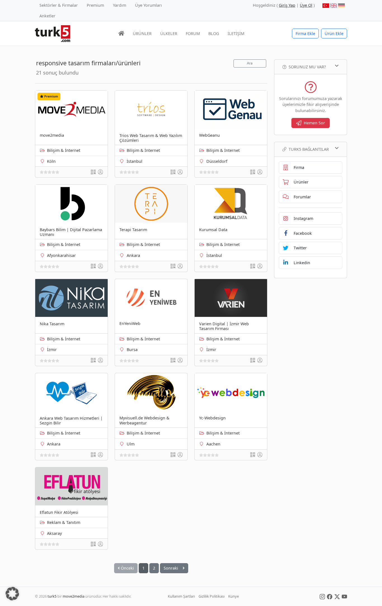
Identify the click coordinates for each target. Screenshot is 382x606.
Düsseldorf (216, 161)
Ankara (133, 255)
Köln (51, 161)
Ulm (131, 444)
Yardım (119, 5)
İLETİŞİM (236, 33)
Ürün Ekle (334, 33)
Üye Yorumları (148, 5)
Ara (250, 63)
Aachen (213, 444)
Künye (233, 596)
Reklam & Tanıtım (63, 522)
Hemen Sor (314, 123)
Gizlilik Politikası (212, 596)
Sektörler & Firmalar (58, 5)
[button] (12, 593)
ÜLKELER (168, 33)
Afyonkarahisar (61, 255)
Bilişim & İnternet (63, 150)
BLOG (213, 33)
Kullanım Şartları (181, 596)
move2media (73, 596)
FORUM (193, 33)
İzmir (52, 349)
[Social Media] (322, 596)
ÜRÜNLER (142, 33)
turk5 (52, 596)
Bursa (132, 349)
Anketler (47, 15)
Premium (95, 5)
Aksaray (54, 533)
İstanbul (134, 161)
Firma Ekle (305, 33)
